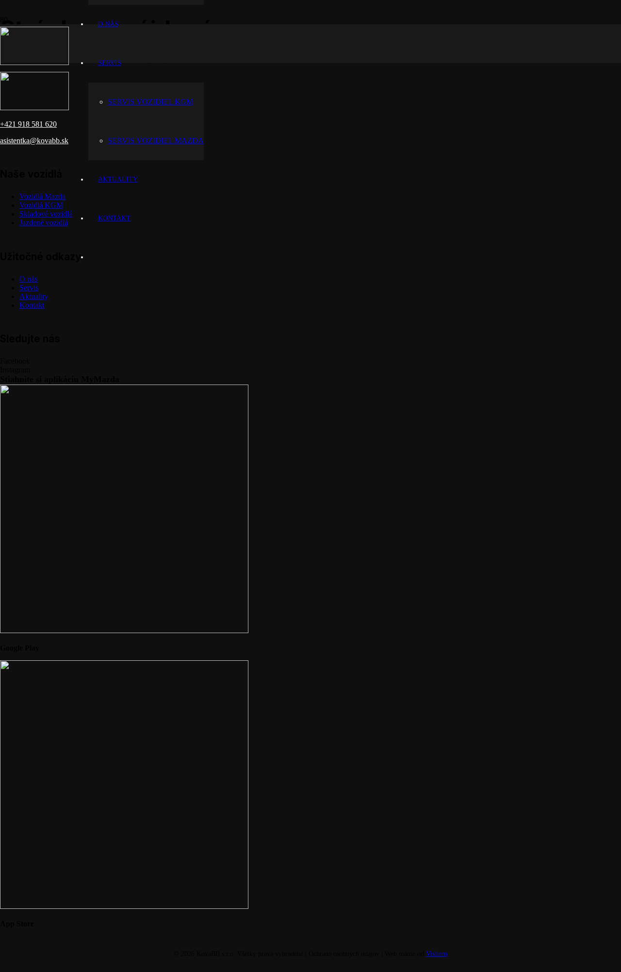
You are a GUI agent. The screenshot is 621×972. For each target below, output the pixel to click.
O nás (28, 279)
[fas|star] (310, 510)
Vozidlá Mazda (42, 196)
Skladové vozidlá (45, 214)
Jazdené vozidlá (43, 222)
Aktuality (33, 296)
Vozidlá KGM (41, 205)
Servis (28, 288)
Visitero (436, 953)
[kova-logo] (34, 62)
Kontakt (31, 305)
